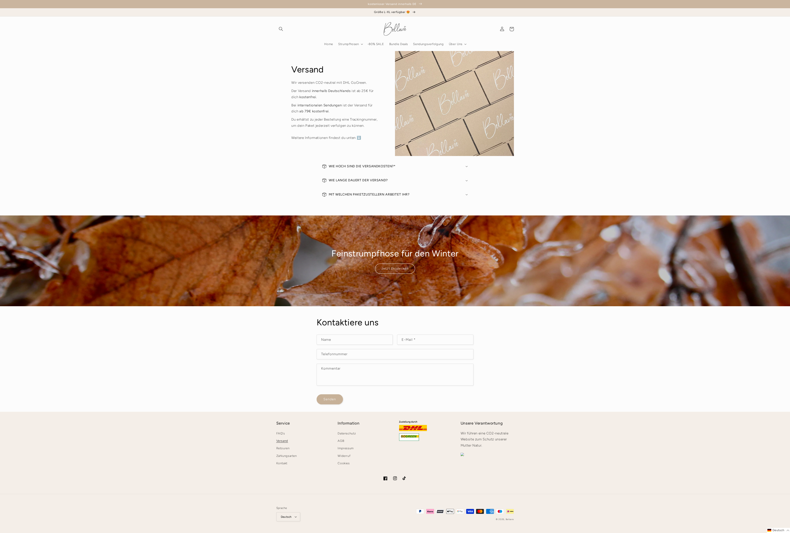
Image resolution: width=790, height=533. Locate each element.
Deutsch (286, 516)
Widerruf (344, 456)
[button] (281, 29)
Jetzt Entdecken (395, 268)
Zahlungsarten (286, 456)
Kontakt (281, 463)
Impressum (346, 448)
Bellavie (510, 519)
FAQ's (280, 433)
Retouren (283, 448)
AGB (341, 441)
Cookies (344, 463)
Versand (282, 441)
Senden (329, 399)
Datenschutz (347, 433)
